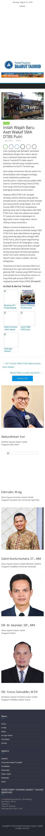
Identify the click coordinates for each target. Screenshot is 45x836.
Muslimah (5, 778)
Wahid (18, 141)
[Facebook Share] (11, 146)
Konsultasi (5, 739)
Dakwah (4, 758)
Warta (3, 731)
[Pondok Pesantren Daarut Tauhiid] (3, 85)
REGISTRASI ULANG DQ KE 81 (26, 372)
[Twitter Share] (22, 146)
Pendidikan (5, 766)
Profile (3, 728)
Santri (3, 781)
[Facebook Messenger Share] (17, 146)
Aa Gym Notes (7, 735)
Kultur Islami (6, 774)
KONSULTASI (22, 378)
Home (3, 724)
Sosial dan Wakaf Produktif (11, 762)
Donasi (4, 743)
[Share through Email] (28, 146)
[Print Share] (34, 146)
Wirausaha (5, 770)
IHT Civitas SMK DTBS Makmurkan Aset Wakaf (22, 365)
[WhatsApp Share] (5, 146)
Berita (6, 123)
